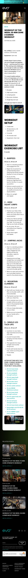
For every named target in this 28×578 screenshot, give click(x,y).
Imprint (17, 570)
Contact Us (5, 568)
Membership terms (20, 568)
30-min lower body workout (15, 405)
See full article (6, 466)
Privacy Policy (19, 566)
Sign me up (22, 543)
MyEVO (4, 563)
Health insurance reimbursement (20, 564)
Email (4, 542)
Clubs (4, 570)
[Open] (25, 8)
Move (6, 27)
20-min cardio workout (13, 385)
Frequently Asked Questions (7, 566)
